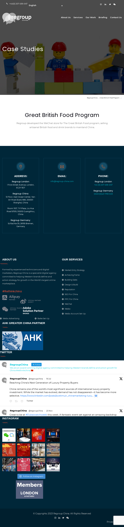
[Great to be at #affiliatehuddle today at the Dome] (53, 435)
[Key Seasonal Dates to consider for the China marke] (23, 450)
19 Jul (48, 379)
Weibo (67, 309)
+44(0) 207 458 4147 (18, 4)
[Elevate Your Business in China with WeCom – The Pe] (9, 435)
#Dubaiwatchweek (36, 414)
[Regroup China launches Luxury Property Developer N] (38, 450)
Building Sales (71, 280)
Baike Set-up (43, 318)
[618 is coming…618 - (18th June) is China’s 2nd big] (38, 435)
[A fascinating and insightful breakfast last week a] (23, 435)
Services (78, 17)
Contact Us (116, 17)
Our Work (91, 17)
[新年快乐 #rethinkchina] (9, 450)
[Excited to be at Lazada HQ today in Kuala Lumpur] (53, 450)
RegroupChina (18, 378)
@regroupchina (36, 379)
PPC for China (71, 299)
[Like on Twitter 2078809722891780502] (23, 401)
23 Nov (49, 411)
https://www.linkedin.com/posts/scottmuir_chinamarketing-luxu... (56, 395)
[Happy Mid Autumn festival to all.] (23, 464)
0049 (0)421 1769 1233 (103, 194)
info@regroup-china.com (62, 181)
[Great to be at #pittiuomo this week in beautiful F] (38, 464)
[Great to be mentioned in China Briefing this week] (53, 464)
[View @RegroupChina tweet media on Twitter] (96, 396)
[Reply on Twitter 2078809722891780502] (11, 401)
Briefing (103, 17)
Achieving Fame (72, 275)
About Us (66, 17)
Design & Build (71, 285)
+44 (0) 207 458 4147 (103, 185)
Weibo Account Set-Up (75, 314)
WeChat (68, 304)
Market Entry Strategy (75, 270)
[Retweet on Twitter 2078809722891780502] (17, 401)
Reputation (70, 289)
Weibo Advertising (11, 318)
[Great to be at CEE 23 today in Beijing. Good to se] (9, 464)
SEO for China (71, 294)
